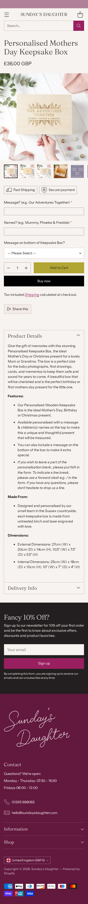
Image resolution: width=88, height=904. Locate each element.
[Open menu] (6, 14)
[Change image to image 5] (77, 171)
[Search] (78, 26)
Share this (20, 309)
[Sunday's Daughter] (44, 14)
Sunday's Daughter (45, 869)
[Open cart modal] (80, 14)
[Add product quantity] (26, 268)
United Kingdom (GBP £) (28, 860)
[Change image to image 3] (44, 171)
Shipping (32, 294)
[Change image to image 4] (60, 171)
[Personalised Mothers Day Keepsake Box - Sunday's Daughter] (44, 117)
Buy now (44, 281)
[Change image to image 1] (11, 171)
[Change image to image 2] (27, 171)
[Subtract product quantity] (8, 268)
